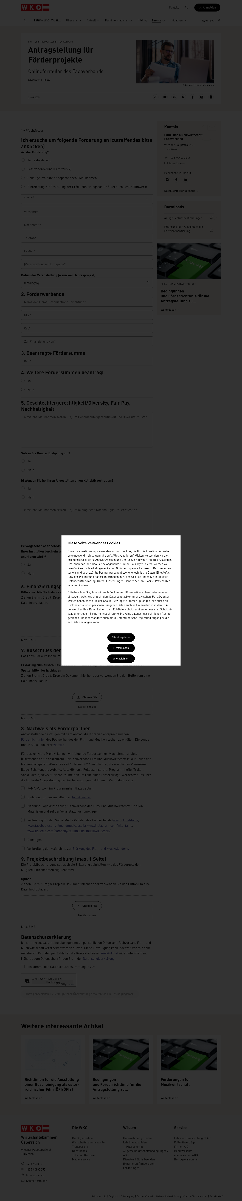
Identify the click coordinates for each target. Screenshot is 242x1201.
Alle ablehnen (121, 658)
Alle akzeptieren (121, 637)
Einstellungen (121, 648)
